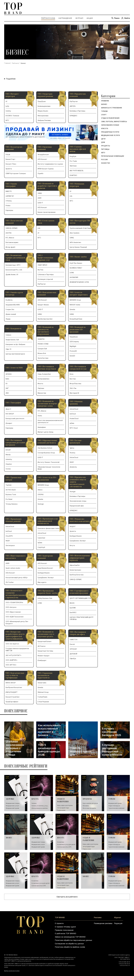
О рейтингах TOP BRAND (65, 933)
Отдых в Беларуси (114, 806)
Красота (104, 128)
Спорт (103, 114)
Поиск (116, 18)
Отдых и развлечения (110, 118)
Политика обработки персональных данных (73, 940)
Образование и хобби (110, 125)
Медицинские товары (12, 803)
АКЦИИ (90, 18)
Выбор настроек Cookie (11, 971)
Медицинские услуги (110, 135)
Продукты (105, 146)
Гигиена (34, 803)
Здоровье (10, 799)
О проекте (59, 923)
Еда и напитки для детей (90, 803)
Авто (103, 152)
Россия (104, 159)
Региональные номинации (112, 156)
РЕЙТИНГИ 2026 (48, 18)
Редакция (118, 923)
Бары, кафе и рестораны (65, 805)
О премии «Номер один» (65, 927)
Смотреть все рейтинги (67, 897)
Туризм (104, 111)
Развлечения (61, 810)
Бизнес (104, 104)
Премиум (105, 101)
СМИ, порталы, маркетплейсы (114, 121)
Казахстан (105, 163)
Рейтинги (15, 63)
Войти (127, 18)
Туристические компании (116, 808)
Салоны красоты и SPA (64, 847)
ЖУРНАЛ (79, 18)
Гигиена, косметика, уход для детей (39, 806)
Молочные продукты (89, 808)
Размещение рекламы (103, 923)
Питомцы (105, 149)
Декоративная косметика (40, 808)
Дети (103, 139)
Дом (103, 142)
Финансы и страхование (111, 108)
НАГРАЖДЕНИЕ (65, 18)
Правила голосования (64, 930)
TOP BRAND (60, 917)
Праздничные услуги (110, 132)
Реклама (97, 917)
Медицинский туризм (12, 808)
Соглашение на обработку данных (69, 944)
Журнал (117, 917)
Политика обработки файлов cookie (70, 947)
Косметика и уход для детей (66, 844)
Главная (7, 63)
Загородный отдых (63, 808)
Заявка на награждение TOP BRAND (70, 937)
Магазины (86, 806)
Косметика (60, 842)
